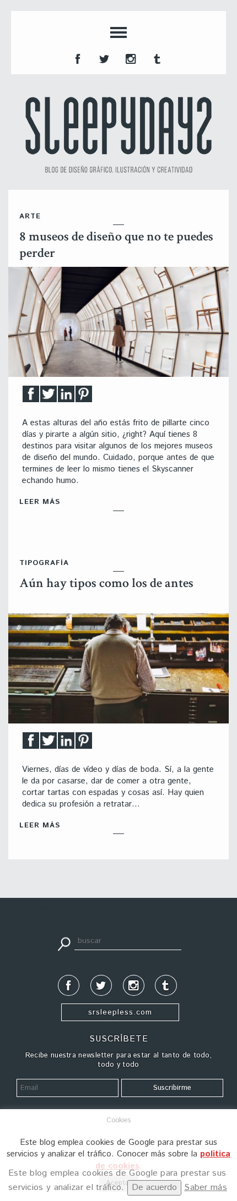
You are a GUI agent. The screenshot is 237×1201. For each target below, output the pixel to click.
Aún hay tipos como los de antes (106, 582)
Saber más (205, 1187)
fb (76, 57)
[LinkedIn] (66, 397)
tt (103, 57)
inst (129, 57)
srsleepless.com (120, 1012)
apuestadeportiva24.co (39, 908)
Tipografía (44, 563)
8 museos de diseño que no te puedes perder (116, 244)
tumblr (155, 57)
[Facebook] (31, 397)
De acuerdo (154, 1187)
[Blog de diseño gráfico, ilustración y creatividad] (118, 135)
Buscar (64, 943)
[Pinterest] (84, 397)
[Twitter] (48, 397)
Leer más (39, 502)
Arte (30, 216)
